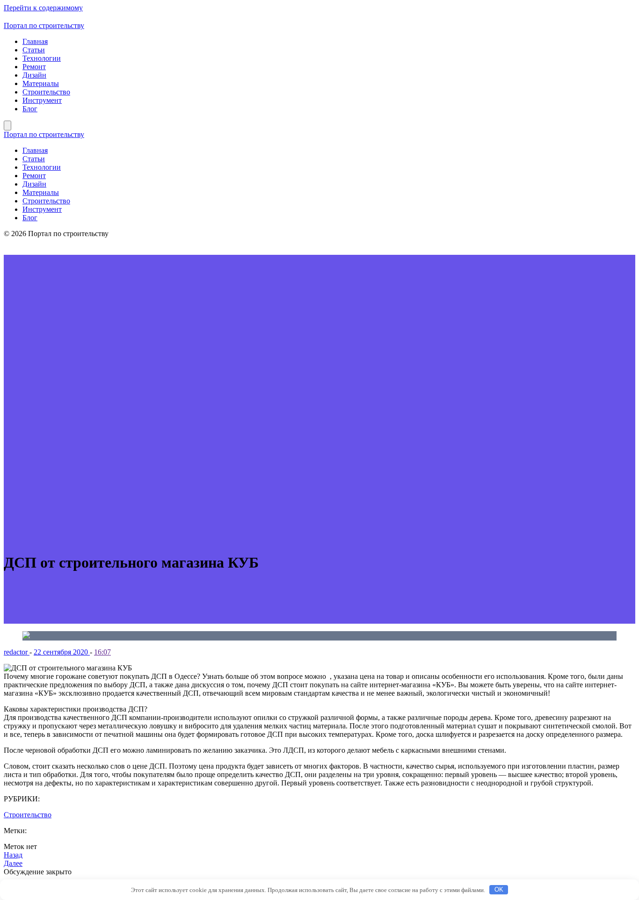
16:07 (102, 652)
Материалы (40, 83)
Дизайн (34, 75)
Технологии (41, 58)
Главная (35, 41)
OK (498, 889)
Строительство (46, 92)
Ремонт (34, 67)
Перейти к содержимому (43, 8)
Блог (29, 109)
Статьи (33, 50)
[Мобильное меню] (7, 125)
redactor (16, 652)
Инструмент (42, 100)
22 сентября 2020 (62, 652)
